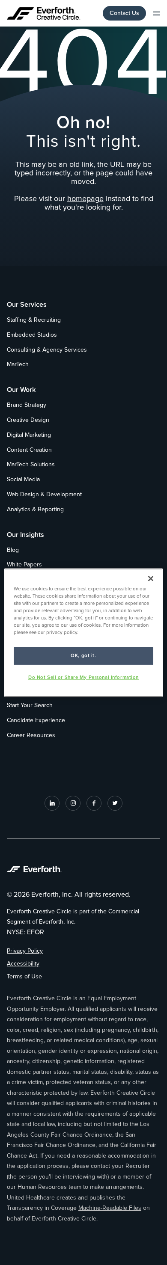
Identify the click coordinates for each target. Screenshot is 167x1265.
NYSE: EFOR (25, 932)
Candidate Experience (36, 720)
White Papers (24, 565)
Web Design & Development (44, 495)
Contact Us (124, 13)
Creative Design (28, 420)
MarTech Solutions (31, 465)
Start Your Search (30, 705)
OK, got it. (83, 655)
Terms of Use (24, 977)
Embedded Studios (32, 335)
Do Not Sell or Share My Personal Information (83, 677)
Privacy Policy (25, 951)
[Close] (150, 578)
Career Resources (31, 735)
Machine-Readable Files (109, 1208)
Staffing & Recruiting (34, 320)
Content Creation (29, 450)
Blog (13, 550)
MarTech (18, 364)
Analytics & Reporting (35, 510)
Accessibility (23, 964)
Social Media (23, 480)
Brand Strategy (26, 405)
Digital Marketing (29, 435)
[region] (83, 632)
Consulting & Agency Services (47, 350)
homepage (85, 199)
